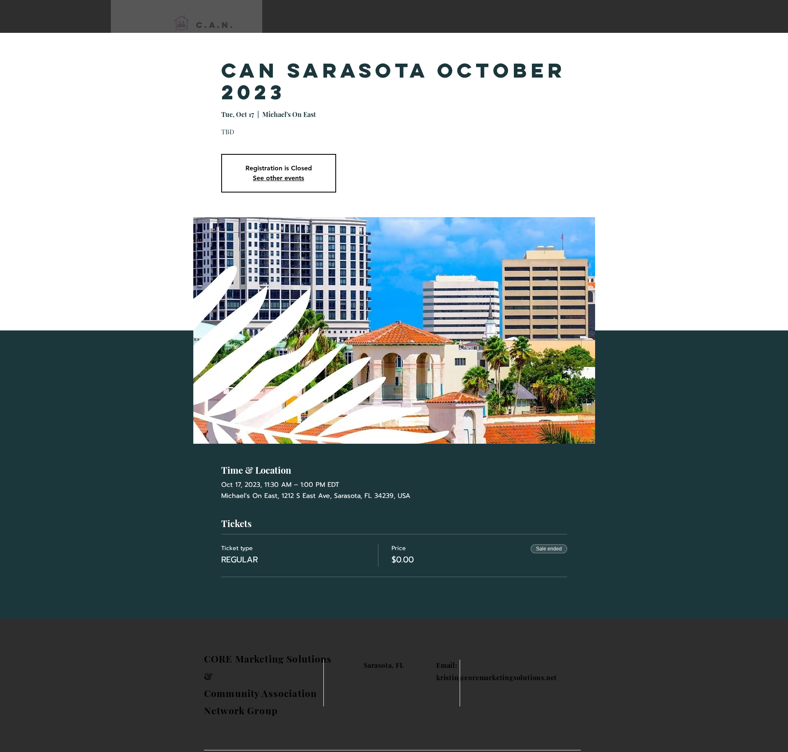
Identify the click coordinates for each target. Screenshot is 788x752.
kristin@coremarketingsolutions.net (496, 677)
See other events (278, 178)
